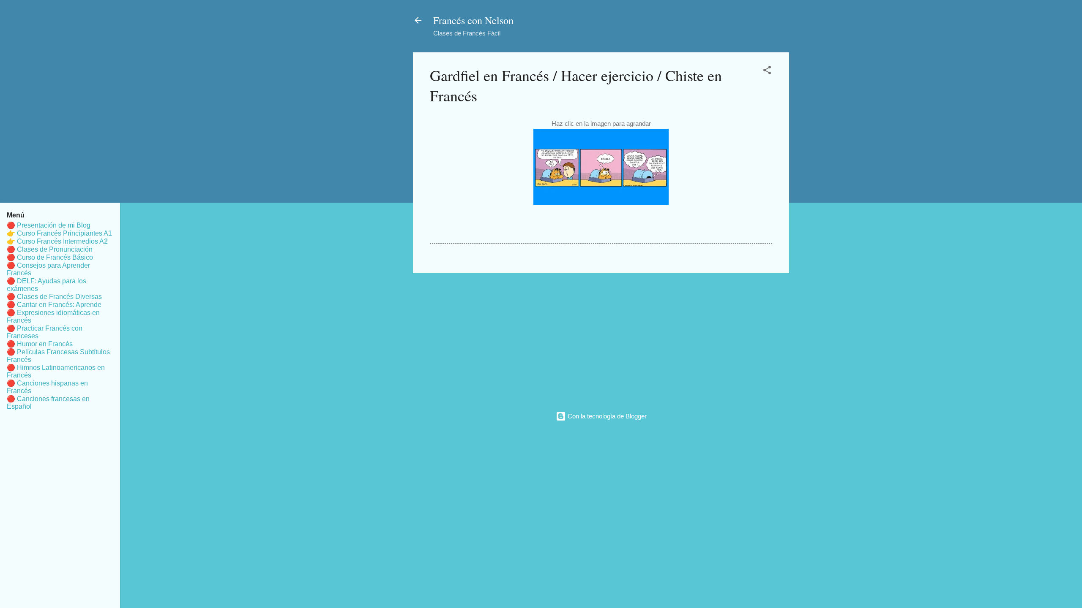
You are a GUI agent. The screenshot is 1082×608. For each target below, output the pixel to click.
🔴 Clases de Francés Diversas (54, 296)
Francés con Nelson (473, 20)
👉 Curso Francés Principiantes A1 (59, 233)
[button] (767, 71)
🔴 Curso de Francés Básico (50, 257)
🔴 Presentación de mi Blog (48, 225)
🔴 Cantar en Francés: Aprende (54, 304)
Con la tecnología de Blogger (606, 416)
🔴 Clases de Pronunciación (50, 249)
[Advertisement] (601, 339)
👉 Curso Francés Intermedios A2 (57, 241)
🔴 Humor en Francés (40, 343)
